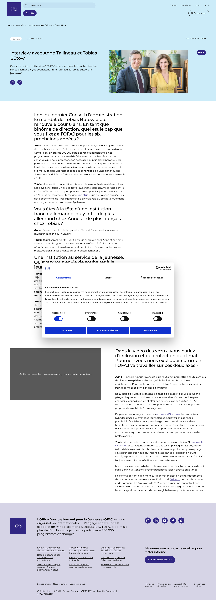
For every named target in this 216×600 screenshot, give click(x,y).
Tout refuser (66, 330)
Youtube (165, 520)
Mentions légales (149, 585)
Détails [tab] (108, 277)
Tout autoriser (150, 330)
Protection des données (164, 585)
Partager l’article (19, 82)
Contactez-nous (77, 584)
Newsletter (186, 5)
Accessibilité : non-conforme (181, 585)
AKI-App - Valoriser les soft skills (81, 559)
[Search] (26, 5)
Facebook (173, 520)
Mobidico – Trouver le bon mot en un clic (115, 566)
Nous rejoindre (60, 584)
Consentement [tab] (63, 277)
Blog (197, 5)
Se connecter (200, 13)
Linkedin (156, 520)
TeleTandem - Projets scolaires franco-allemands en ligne (48, 567)
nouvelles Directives (168, 414)
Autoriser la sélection (108, 330)
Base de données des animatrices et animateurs (48, 558)
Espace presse (44, 584)
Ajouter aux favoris (12, 82)
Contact (173, 5)
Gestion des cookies (199, 585)
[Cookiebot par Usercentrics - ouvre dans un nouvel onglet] (158, 268)
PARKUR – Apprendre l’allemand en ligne (113, 559)
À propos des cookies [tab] (152, 277)
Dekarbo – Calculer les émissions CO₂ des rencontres (113, 550)
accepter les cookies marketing (45, 374)
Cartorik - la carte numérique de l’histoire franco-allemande (81, 550)
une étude (83, 194)
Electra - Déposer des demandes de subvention (51, 549)
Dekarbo (175, 479)
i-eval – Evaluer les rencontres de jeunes (80, 566)
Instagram (148, 520)
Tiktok (181, 520)
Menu (31, 13)
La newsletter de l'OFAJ (160, 559)
